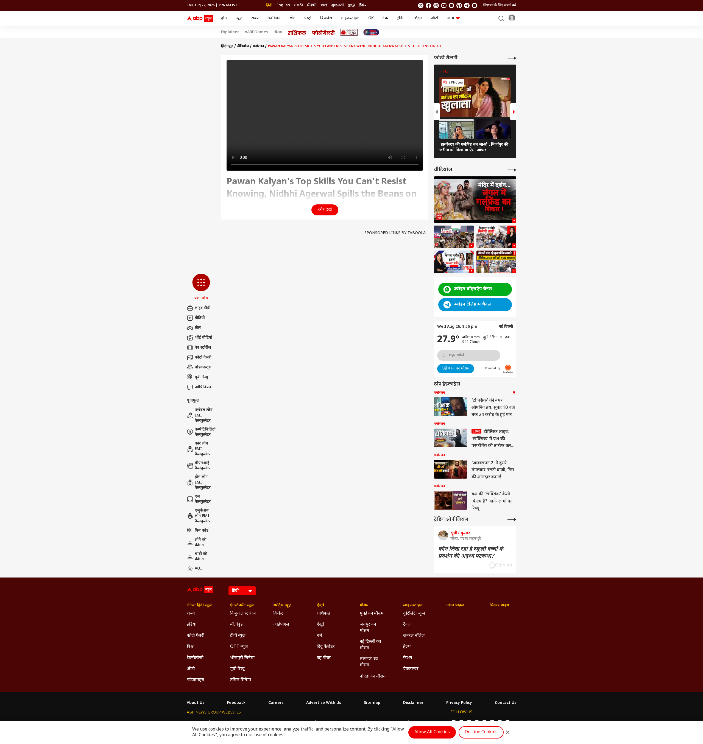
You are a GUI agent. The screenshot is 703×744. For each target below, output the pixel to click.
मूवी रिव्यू (201, 377)
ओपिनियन (203, 387)
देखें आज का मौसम (456, 368)
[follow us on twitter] (420, 5)
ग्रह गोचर (324, 658)
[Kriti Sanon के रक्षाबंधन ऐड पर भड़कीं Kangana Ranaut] (454, 262)
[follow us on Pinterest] (459, 5)
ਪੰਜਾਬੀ (312, 5)
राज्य (255, 18)
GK (371, 18)
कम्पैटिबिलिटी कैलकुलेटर (205, 432)
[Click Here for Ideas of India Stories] (349, 32)
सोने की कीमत (201, 542)
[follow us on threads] (436, 5)
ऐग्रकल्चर (411, 669)
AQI (198, 568)
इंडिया (191, 625)
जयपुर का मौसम (368, 628)
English (283, 5)
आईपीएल (281, 625)
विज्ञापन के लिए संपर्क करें (499, 5)
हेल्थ (407, 647)
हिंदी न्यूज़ (227, 46)
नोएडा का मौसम (373, 676)
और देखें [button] (325, 210)
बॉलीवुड (236, 625)
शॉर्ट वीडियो (203, 337)
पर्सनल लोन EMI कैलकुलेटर (204, 415)
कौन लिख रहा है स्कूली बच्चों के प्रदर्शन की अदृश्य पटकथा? (470, 553)
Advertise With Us (323, 703)
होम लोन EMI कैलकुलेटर (203, 482)
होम (224, 18)
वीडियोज (243, 46)
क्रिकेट (278, 614)
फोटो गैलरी (203, 357)
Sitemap (372, 703)
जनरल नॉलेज (414, 636)
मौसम (278, 32)
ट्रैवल (407, 625)
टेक (385, 18)
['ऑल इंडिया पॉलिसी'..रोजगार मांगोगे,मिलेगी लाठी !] (496, 237)
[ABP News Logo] (201, 18)
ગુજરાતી (337, 5)
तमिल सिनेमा (240, 680)
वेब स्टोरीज (203, 347)
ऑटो (434, 18)
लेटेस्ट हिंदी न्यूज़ (199, 605)
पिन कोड (201, 530)
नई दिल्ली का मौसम (370, 645)
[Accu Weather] (508, 368)
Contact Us (505, 703)
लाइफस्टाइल (350, 18)
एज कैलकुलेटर (203, 499)
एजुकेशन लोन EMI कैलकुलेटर (203, 516)
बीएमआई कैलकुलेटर (203, 465)
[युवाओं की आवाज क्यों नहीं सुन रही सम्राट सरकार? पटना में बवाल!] (496, 262)
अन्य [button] (450, 18)
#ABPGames (256, 32)
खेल (292, 18)
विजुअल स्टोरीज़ (243, 614)
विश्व (190, 647)
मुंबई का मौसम (372, 614)
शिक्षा (418, 18)
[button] (201, 287)
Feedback (236, 703)
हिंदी (269, 5)
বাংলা (324, 5)
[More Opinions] (511, 519)
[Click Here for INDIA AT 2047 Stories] (371, 32)
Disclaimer (413, 703)
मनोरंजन (274, 18)
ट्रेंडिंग (401, 18)
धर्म (319, 636)
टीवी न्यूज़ (238, 636)
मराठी (298, 5)
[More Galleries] (511, 58)
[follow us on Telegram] (467, 5)
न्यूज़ (239, 18)
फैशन (407, 658)
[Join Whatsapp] (474, 5)
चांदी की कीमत (201, 556)
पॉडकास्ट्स (203, 367)
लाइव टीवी (202, 308)
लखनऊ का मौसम (369, 662)
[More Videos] (511, 170)
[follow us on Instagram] (451, 5)
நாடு (351, 5)
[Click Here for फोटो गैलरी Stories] (323, 32)
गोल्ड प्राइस (455, 605)
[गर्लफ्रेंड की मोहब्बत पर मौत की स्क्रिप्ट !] (475, 199)
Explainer (230, 32)
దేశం (362, 5)
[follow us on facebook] (428, 5)
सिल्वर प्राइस (499, 605)
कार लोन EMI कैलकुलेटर (203, 449)
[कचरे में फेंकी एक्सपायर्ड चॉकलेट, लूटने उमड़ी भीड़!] (454, 237)
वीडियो (200, 318)
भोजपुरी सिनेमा (242, 658)
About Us (195, 703)
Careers (275, 703)
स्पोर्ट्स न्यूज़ (282, 605)
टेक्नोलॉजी (195, 658)
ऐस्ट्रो (307, 18)
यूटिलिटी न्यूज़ (414, 614)
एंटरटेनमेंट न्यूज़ (242, 605)
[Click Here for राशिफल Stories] (297, 32)
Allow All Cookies (432, 732)
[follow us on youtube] (443, 5)
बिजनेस (326, 18)
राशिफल (323, 614)
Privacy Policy (459, 703)
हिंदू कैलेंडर (326, 647)
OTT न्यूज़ (239, 647)
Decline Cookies (481, 732)
